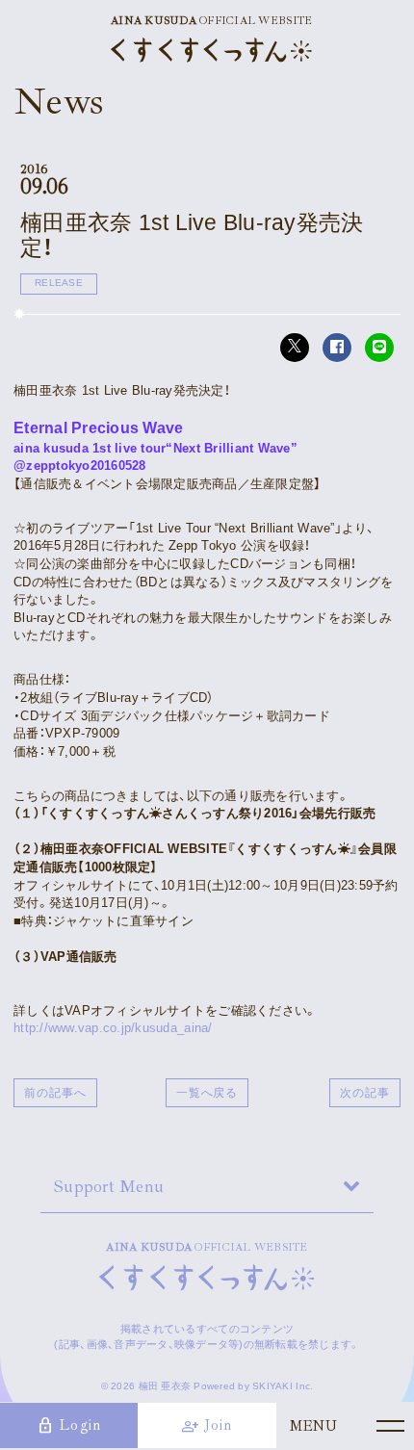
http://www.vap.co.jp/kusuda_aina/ (113, 1028)
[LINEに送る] (379, 347)
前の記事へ (55, 1093)
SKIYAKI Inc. (282, 1386)
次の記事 (365, 1093)
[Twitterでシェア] (294, 347)
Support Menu (109, 1186)
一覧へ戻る (207, 1093)
